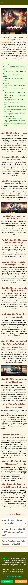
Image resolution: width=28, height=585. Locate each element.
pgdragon (6, 571)
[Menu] (2, 2)
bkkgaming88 (7, 569)
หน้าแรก (9, 576)
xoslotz (22, 569)
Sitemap (19, 576)
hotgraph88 (13, 571)
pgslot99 (12, 573)
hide (10, 64)
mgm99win (15, 569)
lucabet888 (21, 571)
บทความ (14, 576)
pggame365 (5, 573)
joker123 (23, 573)
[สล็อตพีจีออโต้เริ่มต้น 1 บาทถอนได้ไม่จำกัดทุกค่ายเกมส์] (14, 2)
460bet (18, 573)
